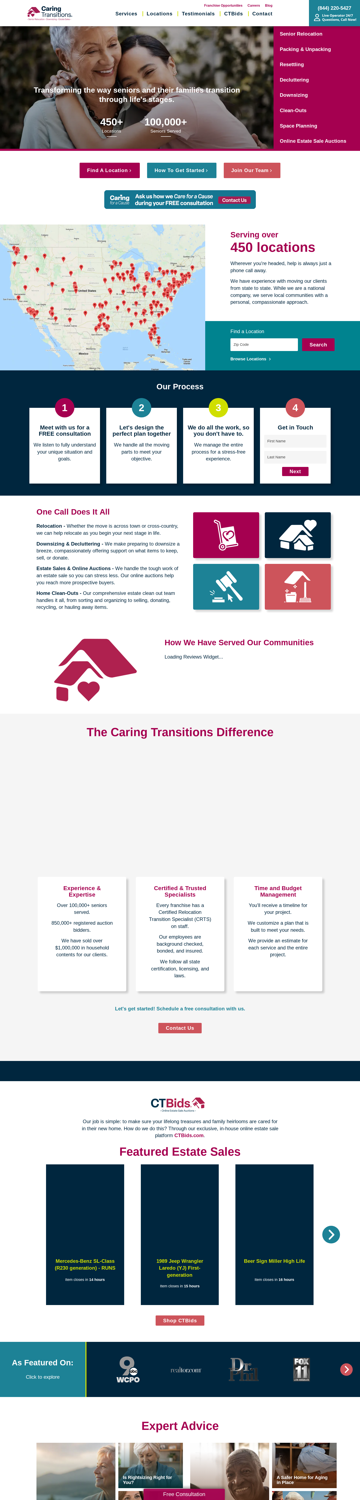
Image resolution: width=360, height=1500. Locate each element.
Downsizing (294, 95)
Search (318, 344)
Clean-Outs (293, 110)
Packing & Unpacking (305, 49)
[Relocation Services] (226, 535)
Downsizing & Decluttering (68, 544)
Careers (254, 5)
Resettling (292, 64)
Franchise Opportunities (223, 5)
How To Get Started (179, 170)
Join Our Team (250, 170)
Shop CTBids (184, 1322)
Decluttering (294, 80)
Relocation (49, 526)
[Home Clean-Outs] (298, 587)
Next (295, 471)
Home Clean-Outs (57, 593)
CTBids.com (189, 1135)
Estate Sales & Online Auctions (73, 568)
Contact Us (180, 1028)
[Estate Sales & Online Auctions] (226, 587)
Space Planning (298, 126)
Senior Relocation (301, 34)
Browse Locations (249, 359)
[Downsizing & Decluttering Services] (298, 535)
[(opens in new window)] (128, 1369)
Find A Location (107, 170)
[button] (29, 1234)
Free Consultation (184, 1494)
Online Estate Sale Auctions (313, 141)
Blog (268, 5)
